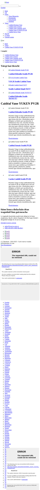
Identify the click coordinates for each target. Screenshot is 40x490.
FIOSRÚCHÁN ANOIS (8, 223)
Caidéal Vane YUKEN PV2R (18, 30)
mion (16, 138)
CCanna (7, 35)
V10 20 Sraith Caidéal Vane (20, 81)
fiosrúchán (12, 138)
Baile (6, 11)
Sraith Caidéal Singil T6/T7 (20, 89)
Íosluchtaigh (12, 20)
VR (6, 13)
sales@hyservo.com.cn (12, 226)
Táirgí (6, 23)
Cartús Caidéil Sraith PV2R (20, 179)
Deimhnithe (12, 18)
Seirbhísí (11, 21)
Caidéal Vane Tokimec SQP (17, 28)
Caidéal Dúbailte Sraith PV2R (21, 74)
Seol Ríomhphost (6, 245)
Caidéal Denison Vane (15, 25)
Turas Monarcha (14, 16)
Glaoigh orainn (9, 37)
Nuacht (7, 34)
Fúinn (6, 14)
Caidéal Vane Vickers (15, 27)
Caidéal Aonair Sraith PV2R (20, 145)
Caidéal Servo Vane (15, 32)
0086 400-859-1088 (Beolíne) (14, 228)
